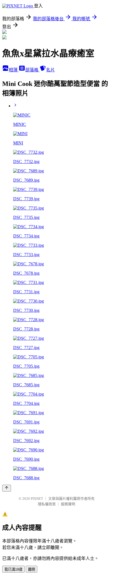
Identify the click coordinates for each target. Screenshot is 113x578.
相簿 (14, 70)
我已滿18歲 (13, 569)
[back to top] (6, 488)
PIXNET (37, 498)
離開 (31, 569)
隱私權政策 (47, 504)
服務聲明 (68, 504)
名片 (50, 70)
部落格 (32, 70)
